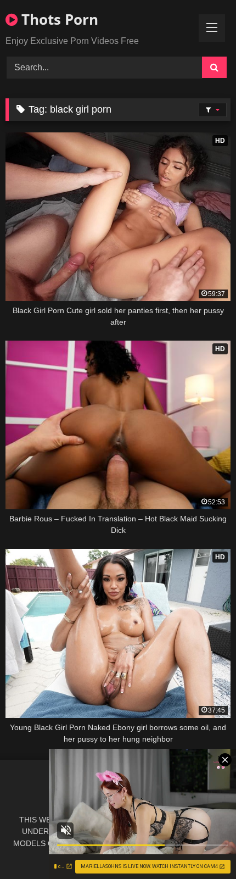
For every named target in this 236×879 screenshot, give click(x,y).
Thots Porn (58, 19)
